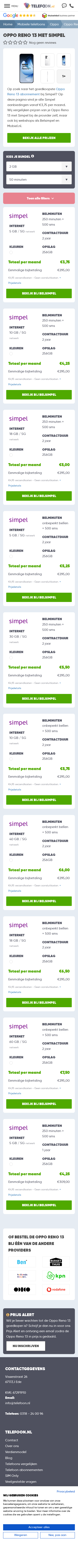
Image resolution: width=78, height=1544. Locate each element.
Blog (8, 1458)
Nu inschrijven (26, 1346)
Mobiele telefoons (31, 24)
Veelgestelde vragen (20, 1482)
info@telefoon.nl (17, 1403)
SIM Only (12, 1476)
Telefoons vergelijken (21, 1464)
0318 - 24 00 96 (31, 1414)
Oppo (54, 24)
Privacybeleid (66, 1491)
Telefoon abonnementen (24, 1470)
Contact (11, 1440)
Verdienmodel (15, 1452)
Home (7, 24)
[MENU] (7, 6)
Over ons (12, 1446)
